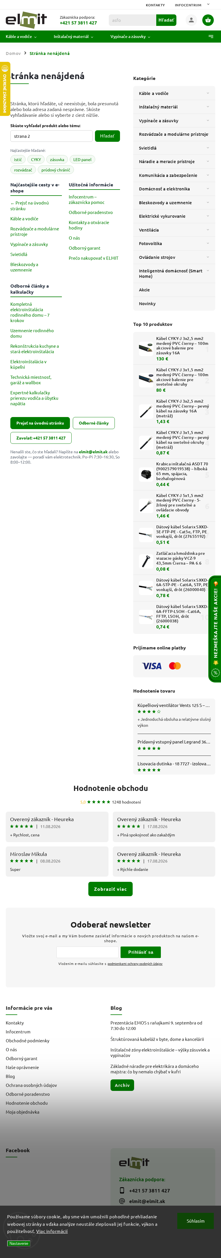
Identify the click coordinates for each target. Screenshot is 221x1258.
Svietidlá (148, 148)
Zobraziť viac (110, 889)
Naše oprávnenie (22, 1067)
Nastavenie (18, 1243)
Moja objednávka (22, 1111)
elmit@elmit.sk (93, 451)
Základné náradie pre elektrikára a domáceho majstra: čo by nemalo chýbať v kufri (154, 1068)
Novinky (147, 303)
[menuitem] (25, 36)
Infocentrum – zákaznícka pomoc (86, 199)
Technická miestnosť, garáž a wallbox (31, 379)
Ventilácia (149, 230)
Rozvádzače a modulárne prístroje (173, 134)
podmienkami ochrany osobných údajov (135, 963)
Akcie (144, 289)
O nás (74, 237)
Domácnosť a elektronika (164, 189)
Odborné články (94, 422)
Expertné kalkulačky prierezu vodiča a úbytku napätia (34, 398)
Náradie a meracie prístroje (167, 161)
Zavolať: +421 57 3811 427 (41, 437)
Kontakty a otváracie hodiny (89, 224)
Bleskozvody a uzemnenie (165, 202)
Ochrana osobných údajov (31, 1085)
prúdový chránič (55, 169)
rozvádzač (23, 169)
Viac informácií (52, 1231)
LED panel (82, 159)
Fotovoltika (150, 243)
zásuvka (57, 159)
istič (18, 159)
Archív (122, 1085)
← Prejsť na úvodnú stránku (29, 205)
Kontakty (155, 5)
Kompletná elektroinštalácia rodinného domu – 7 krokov (29, 312)
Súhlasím (196, 1220)
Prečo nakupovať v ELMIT (93, 258)
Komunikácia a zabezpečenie (168, 175)
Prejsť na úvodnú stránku (40, 422)
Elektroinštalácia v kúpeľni (28, 364)
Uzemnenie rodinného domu (32, 333)
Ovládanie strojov (157, 257)
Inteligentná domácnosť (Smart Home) (170, 273)
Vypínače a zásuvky (158, 120)
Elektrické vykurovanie (162, 216)
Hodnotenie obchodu (110, 788)
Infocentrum (188, 5)
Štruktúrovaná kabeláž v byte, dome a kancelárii (157, 1039)
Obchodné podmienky (27, 1040)
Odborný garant (84, 248)
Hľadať (166, 20)
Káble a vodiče (154, 93)
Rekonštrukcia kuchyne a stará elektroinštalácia (34, 348)
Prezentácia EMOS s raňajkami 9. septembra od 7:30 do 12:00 (156, 1025)
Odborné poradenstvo (91, 212)
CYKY (36, 159)
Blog (10, 1076)
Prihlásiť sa (140, 952)
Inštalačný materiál (158, 107)
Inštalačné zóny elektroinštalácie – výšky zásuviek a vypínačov (160, 1052)
